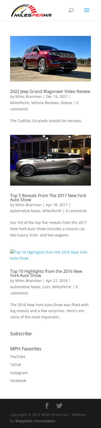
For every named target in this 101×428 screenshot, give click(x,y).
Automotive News (25, 210)
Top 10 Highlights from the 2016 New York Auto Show (46, 273)
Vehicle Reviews (45, 102)
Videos (66, 102)
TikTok (15, 364)
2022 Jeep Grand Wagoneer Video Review (50, 91)
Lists (46, 286)
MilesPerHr (19, 102)
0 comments (76, 210)
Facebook (18, 380)
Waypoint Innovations (35, 420)
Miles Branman (28, 96)
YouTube (17, 356)
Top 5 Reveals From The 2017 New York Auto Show (48, 198)
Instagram (19, 372)
